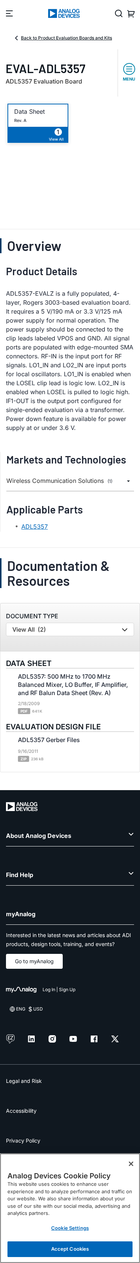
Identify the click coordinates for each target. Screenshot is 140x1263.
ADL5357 (34, 526)
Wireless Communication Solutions (59, 480)
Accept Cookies (70, 1249)
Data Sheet (29, 111)
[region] (70, 1208)
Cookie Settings (70, 1228)
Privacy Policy (23, 1140)
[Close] (131, 1164)
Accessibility (21, 1111)
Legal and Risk (24, 1081)
